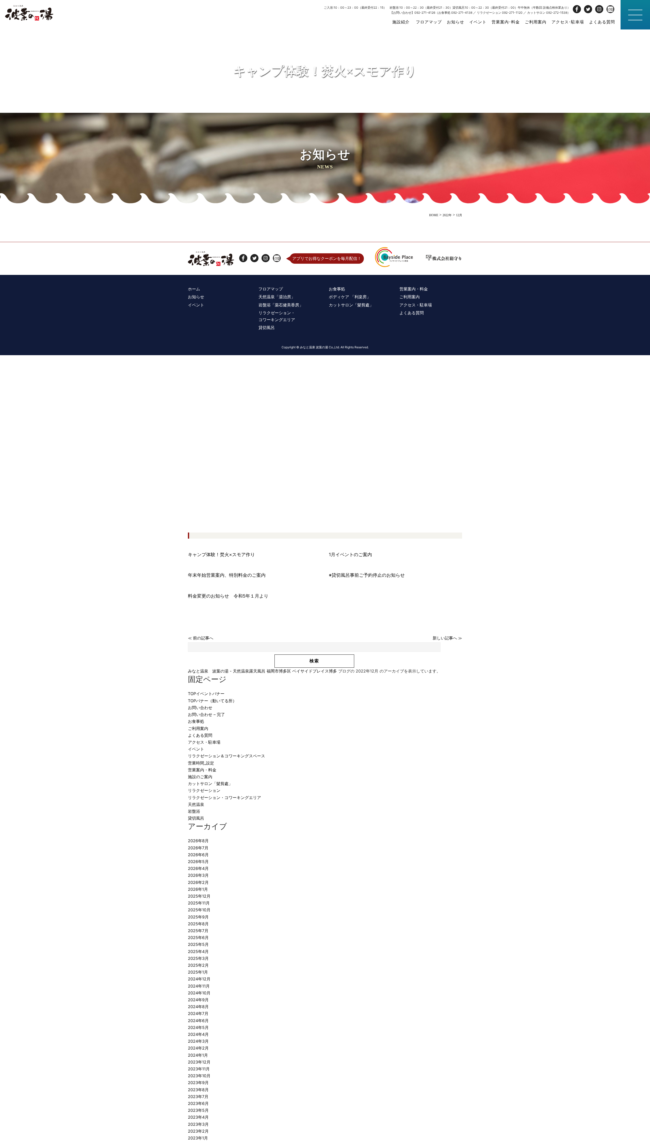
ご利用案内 (535, 21)
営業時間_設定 (201, 762)
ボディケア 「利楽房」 (350, 296)
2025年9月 (198, 916)
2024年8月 (198, 1006)
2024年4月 (198, 1034)
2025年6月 (198, 937)
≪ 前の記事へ (200, 638)
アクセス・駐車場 (204, 742)
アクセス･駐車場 (567, 21)
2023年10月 (199, 1075)
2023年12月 (199, 1062)
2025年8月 (198, 923)
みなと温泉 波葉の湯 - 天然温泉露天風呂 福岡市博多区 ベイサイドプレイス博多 (262, 671)
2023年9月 (198, 1082)
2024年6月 (198, 1020)
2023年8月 (198, 1089)
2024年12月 (199, 978)
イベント (477, 21)
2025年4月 (198, 951)
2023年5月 (198, 1110)
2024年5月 (198, 1027)
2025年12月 (199, 896)
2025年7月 (198, 930)
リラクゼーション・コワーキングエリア (224, 797)
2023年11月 (199, 1068)
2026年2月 (198, 882)
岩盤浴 (194, 811)
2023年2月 (198, 1131)
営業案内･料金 (506, 21)
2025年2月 (198, 965)
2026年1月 (198, 889)
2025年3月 (198, 958)
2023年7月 (198, 1096)
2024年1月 (198, 1055)
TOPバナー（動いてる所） (212, 700)
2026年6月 (198, 854)
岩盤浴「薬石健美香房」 (280, 304)
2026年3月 (198, 875)
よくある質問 (602, 21)
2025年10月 (199, 909)
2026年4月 (198, 868)
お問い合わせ (200, 707)
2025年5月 (198, 944)
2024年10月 (199, 992)
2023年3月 (198, 1124)
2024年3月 (198, 1041)
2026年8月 (198, 840)
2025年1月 (198, 972)
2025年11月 (199, 902)
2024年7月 (198, 1013)
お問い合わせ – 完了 (206, 714)
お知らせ (455, 21)
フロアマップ (429, 21)
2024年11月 (199, 986)
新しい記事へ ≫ (447, 638)
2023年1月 (198, 1137)
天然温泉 (196, 804)
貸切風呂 (196, 818)
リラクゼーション (204, 790)
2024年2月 (198, 1048)
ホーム (194, 288)
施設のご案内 (200, 776)
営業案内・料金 (202, 769)
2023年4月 (198, 1117)
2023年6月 (198, 1103)
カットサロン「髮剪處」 (210, 783)
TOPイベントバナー (206, 693)
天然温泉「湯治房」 (276, 296)
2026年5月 (198, 861)
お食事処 (196, 721)
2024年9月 (198, 999)
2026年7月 (198, 847)
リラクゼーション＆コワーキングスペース (226, 755)
